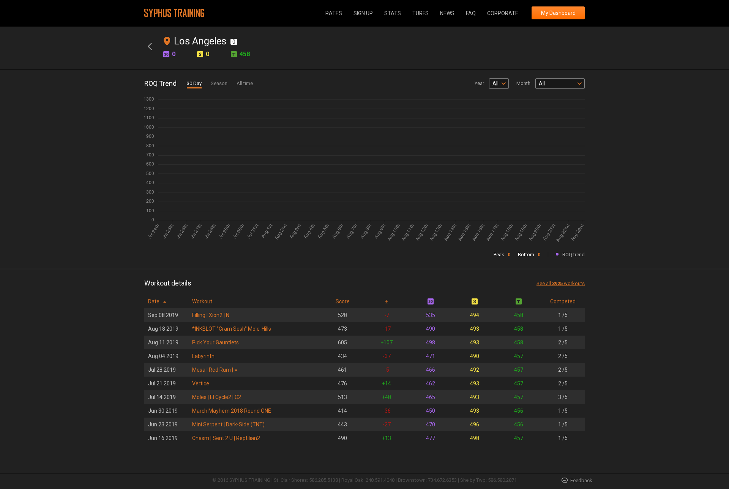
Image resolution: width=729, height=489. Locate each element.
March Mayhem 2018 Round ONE (231, 411)
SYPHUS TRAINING (174, 13)
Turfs (420, 13)
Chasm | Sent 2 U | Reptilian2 (226, 438)
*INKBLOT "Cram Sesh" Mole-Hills (231, 329)
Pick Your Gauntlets (215, 342)
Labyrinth (203, 356)
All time (245, 83)
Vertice (200, 383)
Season (219, 83)
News (447, 13)
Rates (333, 13)
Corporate (502, 13)
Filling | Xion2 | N (210, 315)
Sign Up (363, 13)
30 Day (194, 83)
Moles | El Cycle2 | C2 (216, 397)
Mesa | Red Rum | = (214, 370)
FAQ (471, 13)
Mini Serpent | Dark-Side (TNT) (228, 424)
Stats (392, 13)
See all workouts (560, 283)
